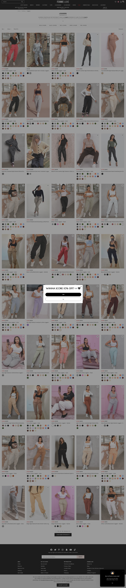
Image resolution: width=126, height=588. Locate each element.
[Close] (81, 286)
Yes (63, 294)
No (63, 299)
